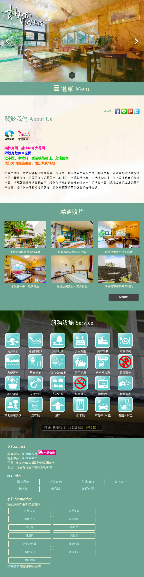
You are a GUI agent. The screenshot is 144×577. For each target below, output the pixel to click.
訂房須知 (88, 481)
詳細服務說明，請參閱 (72, 427)
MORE (123, 297)
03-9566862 (29, 458)
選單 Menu (76, 88)
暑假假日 (74, 519)
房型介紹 (56, 481)
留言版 (55, 488)
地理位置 (88, 488)
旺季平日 (74, 510)
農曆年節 (29, 560)
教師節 (74, 527)
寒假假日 (29, 552)
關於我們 (23, 481)
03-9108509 (29, 453)
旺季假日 (29, 510)
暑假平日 (29, 519)
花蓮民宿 (13, 566)
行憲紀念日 (29, 543)
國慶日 (30, 535)
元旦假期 (74, 543)
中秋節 (30, 527)
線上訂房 (121, 481)
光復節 (74, 535)
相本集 (23, 488)
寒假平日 (74, 552)
